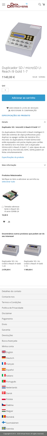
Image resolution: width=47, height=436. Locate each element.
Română (10, 417)
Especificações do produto (16, 115)
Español (10, 369)
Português (11, 381)
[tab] (23, 122)
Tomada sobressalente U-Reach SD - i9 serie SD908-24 (12, 209)
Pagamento (7, 318)
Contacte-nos (8, 296)
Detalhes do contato (11, 291)
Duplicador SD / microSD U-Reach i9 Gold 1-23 (11, 263)
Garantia (6, 329)
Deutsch (10, 358)
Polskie (9, 399)
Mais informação (9, 165)
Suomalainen (12, 422)
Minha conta (8, 346)
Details (5, 122)
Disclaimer (7, 313)
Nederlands (11, 387)
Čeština (9, 405)
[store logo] (18, 5)
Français (10, 364)
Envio (4, 324)
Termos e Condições (11, 302)
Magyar (9, 411)
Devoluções (7, 335)
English (9, 352)
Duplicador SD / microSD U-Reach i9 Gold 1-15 (33, 263)
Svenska (10, 428)
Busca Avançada (9, 340)
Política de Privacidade (12, 307)
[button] (4, 221)
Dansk (9, 393)
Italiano (9, 375)
